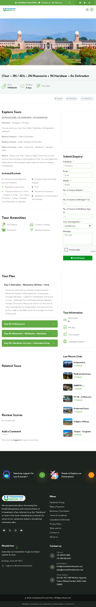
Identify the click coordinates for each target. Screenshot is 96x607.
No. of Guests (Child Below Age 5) (77, 210)
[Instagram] (89, 3)
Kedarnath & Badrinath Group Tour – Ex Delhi (81, 362)
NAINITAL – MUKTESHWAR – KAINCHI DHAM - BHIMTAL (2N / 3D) (82, 385)
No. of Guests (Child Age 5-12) (76, 199)
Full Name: (67, 162)
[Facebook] (80, 3)
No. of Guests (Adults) (73, 190)
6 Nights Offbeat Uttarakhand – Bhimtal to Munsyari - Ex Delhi (82, 421)
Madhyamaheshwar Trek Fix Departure (82, 374)
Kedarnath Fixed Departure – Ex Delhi (83, 408)
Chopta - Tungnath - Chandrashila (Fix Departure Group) (83, 431)
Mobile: (66, 180)
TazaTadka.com (70, 604)
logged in (17, 440)
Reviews (73, 98)
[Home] (10, 10)
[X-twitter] (9, 530)
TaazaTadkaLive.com (35, 604)
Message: (67, 231)
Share (59, 98)
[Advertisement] (30, 252)
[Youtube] (21, 530)
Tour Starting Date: (71, 222)
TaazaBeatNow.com (47, 604)
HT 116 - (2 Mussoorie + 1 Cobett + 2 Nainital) (83, 397)
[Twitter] (85, 3)
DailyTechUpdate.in (59, 604)
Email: (65, 171)
